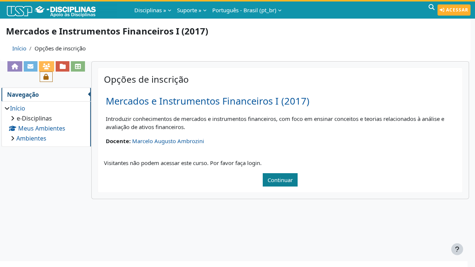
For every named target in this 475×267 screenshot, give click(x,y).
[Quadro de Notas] (78, 66)
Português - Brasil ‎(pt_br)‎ (244, 10)
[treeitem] (46, 123)
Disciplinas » (150, 10)
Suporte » (189, 10)
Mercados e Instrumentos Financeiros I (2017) (207, 101)
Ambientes (31, 138)
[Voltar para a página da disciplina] (14, 66)
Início (19, 48)
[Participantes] (46, 66)
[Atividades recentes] (62, 66)
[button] (432, 10)
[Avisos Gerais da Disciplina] (30, 66)
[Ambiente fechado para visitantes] (46, 77)
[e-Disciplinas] (62, 10)
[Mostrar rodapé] (457, 249)
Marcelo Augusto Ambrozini (168, 141)
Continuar (280, 180)
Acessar (456, 10)
